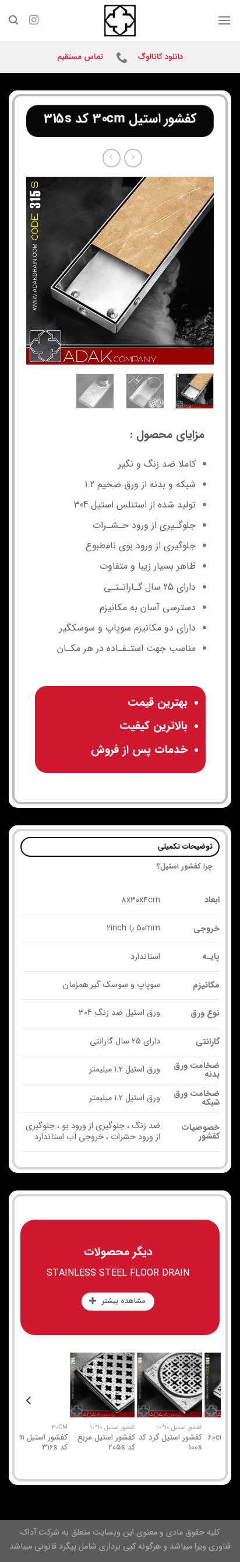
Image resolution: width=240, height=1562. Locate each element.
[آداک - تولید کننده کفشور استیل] (120, 20)
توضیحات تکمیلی (185, 847)
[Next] (36, 270)
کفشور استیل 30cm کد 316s (134, 1443)
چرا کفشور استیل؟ (185, 867)
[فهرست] (224, 20)
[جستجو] (13, 20)
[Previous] (195, 270)
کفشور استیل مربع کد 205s (203, 1443)
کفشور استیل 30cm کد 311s (66, 1443)
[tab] (120, 847)
